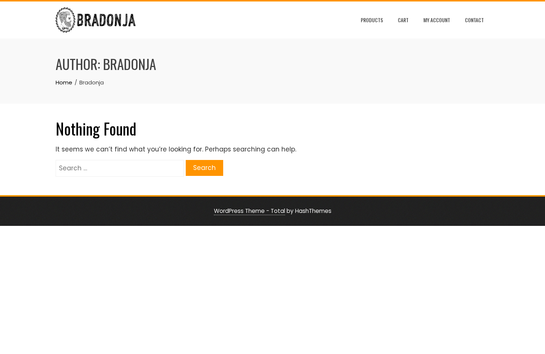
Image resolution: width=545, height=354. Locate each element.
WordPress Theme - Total (249, 211)
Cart (403, 20)
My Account (436, 20)
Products (372, 20)
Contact (474, 20)
